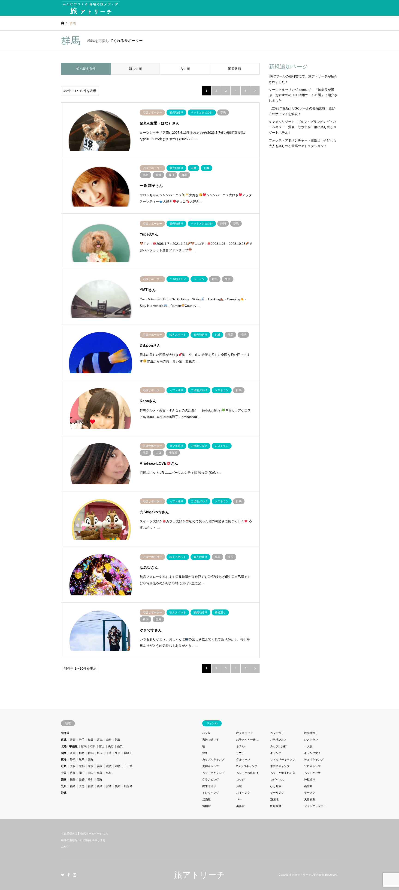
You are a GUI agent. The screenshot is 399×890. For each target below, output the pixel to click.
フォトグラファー (315, 806)
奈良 (91, 766)
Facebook (68, 874)
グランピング (210, 779)
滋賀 (109, 766)
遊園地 (274, 799)
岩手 (82, 739)
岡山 (82, 773)
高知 (100, 779)
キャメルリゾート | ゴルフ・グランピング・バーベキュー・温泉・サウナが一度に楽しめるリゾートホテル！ (303, 127)
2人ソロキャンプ (246, 766)
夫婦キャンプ (210, 766)
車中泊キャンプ (280, 766)
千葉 (109, 753)
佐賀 (91, 786)
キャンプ (275, 753)
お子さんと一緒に (247, 739)
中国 (63, 773)
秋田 (91, 739)
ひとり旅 (275, 786)
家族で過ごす (210, 739)
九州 (63, 786)
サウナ (240, 753)
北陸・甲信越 (69, 746)
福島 (118, 739)
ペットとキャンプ (213, 773)
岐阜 (82, 759)
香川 (91, 779)
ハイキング (243, 792)
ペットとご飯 (312, 773)
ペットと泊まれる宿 (282, 773)
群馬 (91, 753)
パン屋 (206, 733)
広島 (73, 773)
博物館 (206, 806)
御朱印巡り (209, 786)
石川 (93, 746)
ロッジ (240, 779)
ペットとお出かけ (247, 773)
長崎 (100, 786)
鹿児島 (128, 786)
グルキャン (243, 759)
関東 (63, 753)
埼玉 (100, 753)
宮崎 (109, 786)
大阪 (73, 766)
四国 (63, 779)
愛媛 (82, 779)
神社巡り (309, 779)
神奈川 (128, 753)
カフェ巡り (277, 733)
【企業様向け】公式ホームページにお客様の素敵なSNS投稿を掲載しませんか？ (84, 840)
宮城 (100, 739)
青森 (73, 739)
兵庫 (100, 766)
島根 (109, 773)
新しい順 (135, 69)
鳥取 (100, 773)
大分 (82, 786)
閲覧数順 (234, 69)
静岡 (73, 759)
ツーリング (277, 792)
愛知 (91, 759)
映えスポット (244, 733)
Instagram (74, 874)
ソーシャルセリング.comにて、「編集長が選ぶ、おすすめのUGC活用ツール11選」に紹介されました (303, 95)
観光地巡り (311, 733)
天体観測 (309, 799)
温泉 (205, 753)
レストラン (311, 739)
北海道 (65, 733)
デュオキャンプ (313, 759)
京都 (82, 766)
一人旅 (308, 746)
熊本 (118, 786)
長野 (111, 746)
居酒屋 (206, 799)
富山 (102, 746)
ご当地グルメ (278, 739)
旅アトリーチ (199, 875)
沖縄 (63, 792)
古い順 (185, 69)
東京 (118, 753)
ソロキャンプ (312, 766)
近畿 (63, 766)
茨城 (73, 753)
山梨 (120, 746)
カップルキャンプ (213, 759)
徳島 (73, 779)
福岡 (73, 786)
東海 (63, 759)
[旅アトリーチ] (91, 8)
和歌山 (119, 766)
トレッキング (210, 792)
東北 (63, 739)
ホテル (240, 746)
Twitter (62, 874)
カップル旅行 (278, 746)
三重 (129, 766)
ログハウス (277, 779)
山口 (91, 773)
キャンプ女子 (312, 753)
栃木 (82, 753)
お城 (239, 786)
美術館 (240, 806)
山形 (109, 739)
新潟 (84, 746)
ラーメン (309, 792)
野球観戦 (275, 806)
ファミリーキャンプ (282, 759)
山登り (308, 786)
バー (239, 799)
